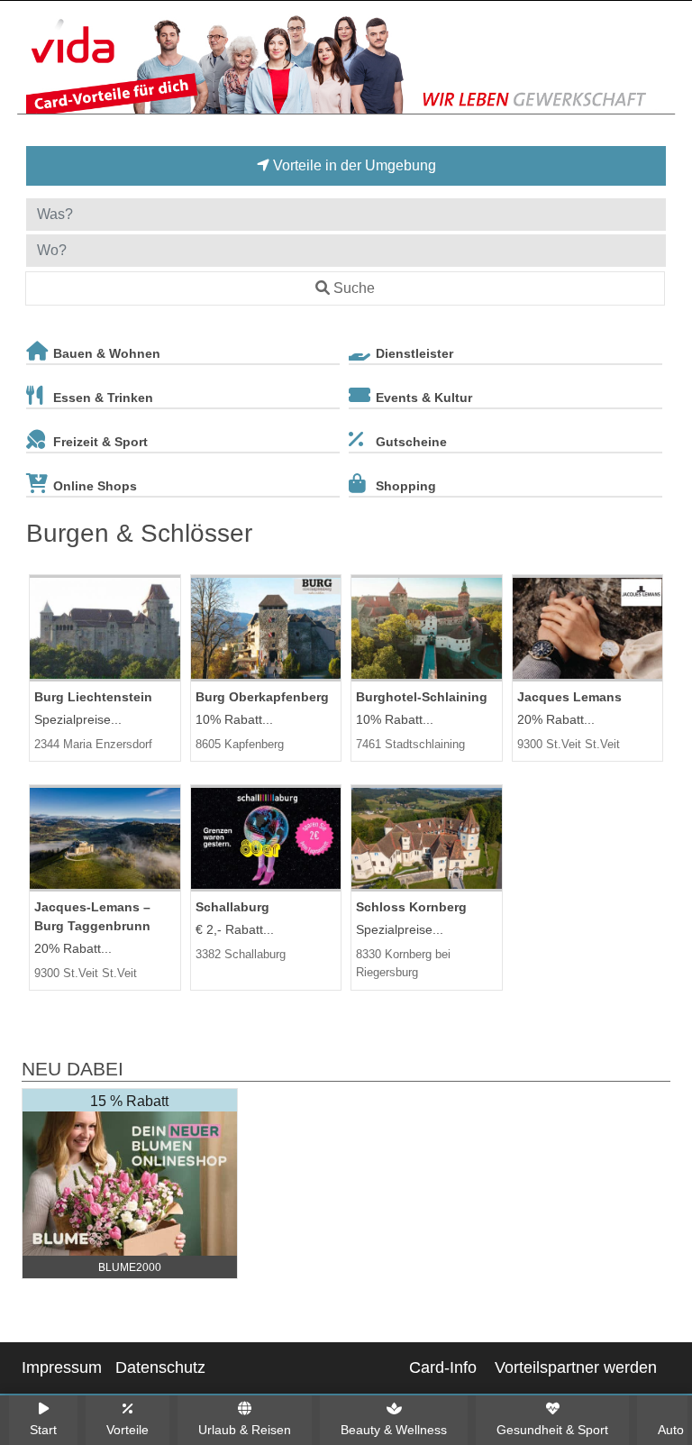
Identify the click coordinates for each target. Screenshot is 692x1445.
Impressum (62, 1367)
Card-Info (443, 1367)
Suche (354, 288)
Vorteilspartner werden (576, 1367)
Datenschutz (160, 1367)
